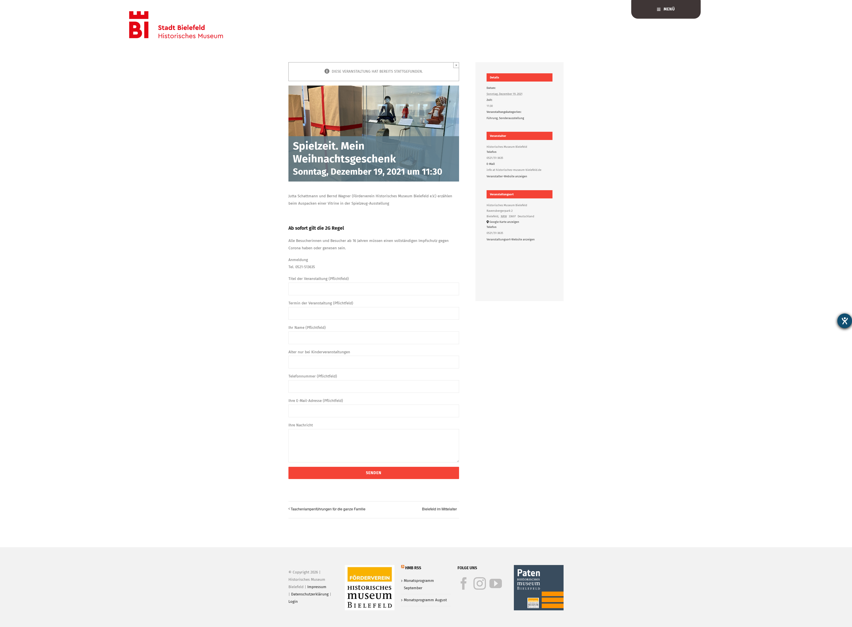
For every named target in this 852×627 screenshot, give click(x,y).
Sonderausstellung (511, 118)
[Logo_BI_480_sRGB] (176, 13)
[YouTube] (495, 583)
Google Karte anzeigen (504, 222)
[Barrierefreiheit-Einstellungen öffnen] (844, 321)
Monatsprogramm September (419, 584)
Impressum (316, 587)
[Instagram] (479, 583)
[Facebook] (464, 583)
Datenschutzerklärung (310, 594)
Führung (492, 118)
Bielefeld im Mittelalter (439, 508)
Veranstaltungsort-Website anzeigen (511, 239)
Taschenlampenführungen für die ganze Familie (328, 508)
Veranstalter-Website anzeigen (507, 176)
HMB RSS (413, 567)
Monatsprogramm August (425, 600)
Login (293, 601)
